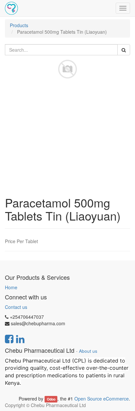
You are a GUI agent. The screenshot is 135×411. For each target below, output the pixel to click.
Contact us (16, 307)
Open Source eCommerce (101, 398)
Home (11, 287)
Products (19, 25)
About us (88, 351)
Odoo (51, 399)
